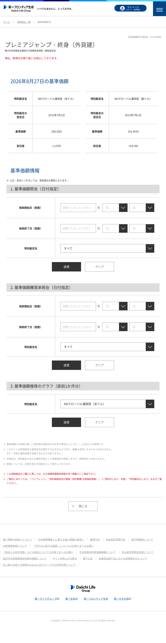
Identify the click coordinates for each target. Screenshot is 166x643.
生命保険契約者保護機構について (97, 552)
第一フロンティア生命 (96, 599)
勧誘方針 (95, 539)
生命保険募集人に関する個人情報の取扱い (61, 539)
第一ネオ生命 (121, 599)
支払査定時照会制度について (137, 552)
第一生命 (70, 599)
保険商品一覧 (24, 22)
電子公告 (88, 558)
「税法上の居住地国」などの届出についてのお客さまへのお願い (38, 552)
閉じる (83, 506)
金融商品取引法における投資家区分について (123, 558)
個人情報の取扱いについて (17, 539)
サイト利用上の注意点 (65, 558)
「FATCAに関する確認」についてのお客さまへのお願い (63, 546)
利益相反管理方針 (115, 539)
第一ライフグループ (46, 599)
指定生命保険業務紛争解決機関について (25, 558)
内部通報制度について (15, 546)
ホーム (6, 22)
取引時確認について (142, 539)
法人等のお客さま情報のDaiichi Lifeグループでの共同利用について (39, 565)
